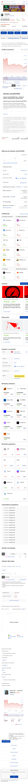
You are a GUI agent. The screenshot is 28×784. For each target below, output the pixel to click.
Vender (17, 32)
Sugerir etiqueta (17, 378)
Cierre (14, 776)
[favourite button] (23, 15)
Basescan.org (23, 182)
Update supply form (7, 207)
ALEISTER (24, 154)
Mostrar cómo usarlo (17, 353)
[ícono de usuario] (24, 2)
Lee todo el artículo (6, 311)
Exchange (23, 32)
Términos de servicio (14, 766)
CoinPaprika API (5, 87)
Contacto (14, 748)
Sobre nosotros (14, 745)
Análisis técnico (19, 88)
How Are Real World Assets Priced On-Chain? (12, 338)
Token (26, 174)
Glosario (14, 755)
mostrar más (5, 114)
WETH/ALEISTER (23, 579)
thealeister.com (24, 170)
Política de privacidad (14, 762)
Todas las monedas (14, 752)
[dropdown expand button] (26, 15)
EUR (25, 160)
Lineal (13, 85)
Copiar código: (4, 739)
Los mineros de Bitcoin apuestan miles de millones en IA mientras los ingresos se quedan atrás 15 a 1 (12, 307)
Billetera (3, 32)
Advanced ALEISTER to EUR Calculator (10, 163)
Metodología (14, 759)
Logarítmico (18, 85)
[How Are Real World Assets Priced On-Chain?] (12, 326)
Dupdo (25, 178)
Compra (10, 32)
